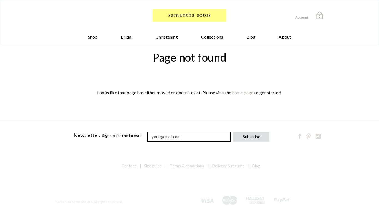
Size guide (153, 165)
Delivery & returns (228, 165)
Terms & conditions (187, 165)
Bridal (127, 36)
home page (242, 92)
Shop (93, 36)
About (285, 36)
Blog (251, 36)
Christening (167, 36)
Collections (212, 36)
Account (301, 17)
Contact (129, 165)
